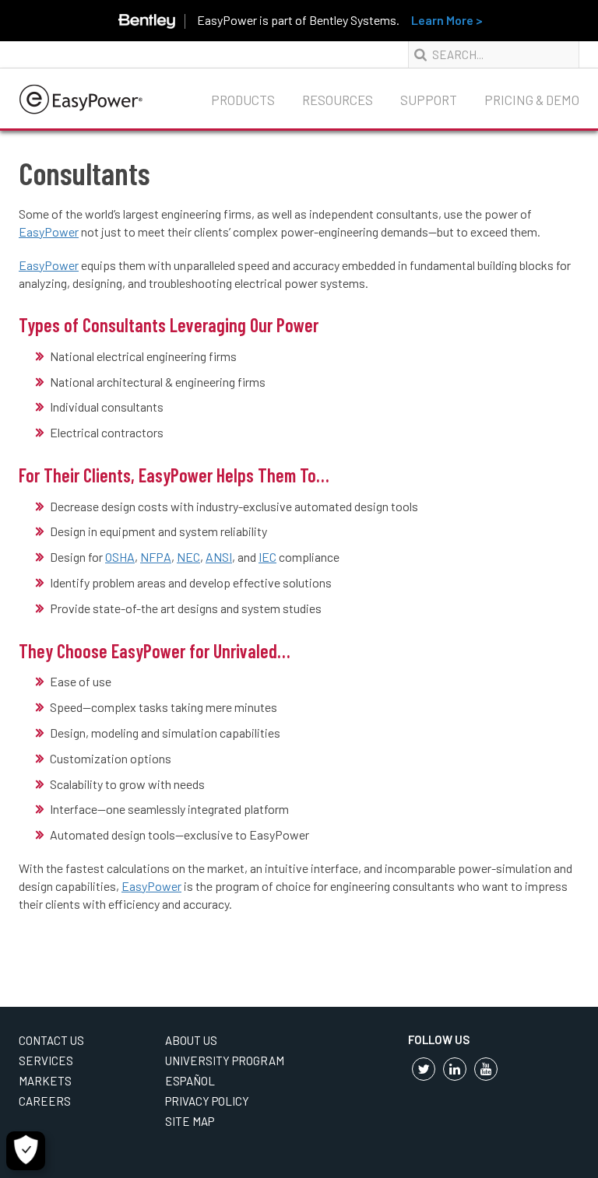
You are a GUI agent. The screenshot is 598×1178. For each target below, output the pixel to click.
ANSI (219, 556)
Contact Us (51, 1040)
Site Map (189, 1121)
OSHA (120, 556)
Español (190, 1081)
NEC (188, 556)
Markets (45, 1081)
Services (46, 1061)
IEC (267, 556)
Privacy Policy (207, 1101)
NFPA (155, 556)
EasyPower (49, 231)
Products (243, 99)
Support (428, 99)
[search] (422, 55)
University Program (224, 1061)
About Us (191, 1040)
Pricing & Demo (531, 99)
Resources (337, 99)
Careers (45, 1101)
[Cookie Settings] (25, 1150)
